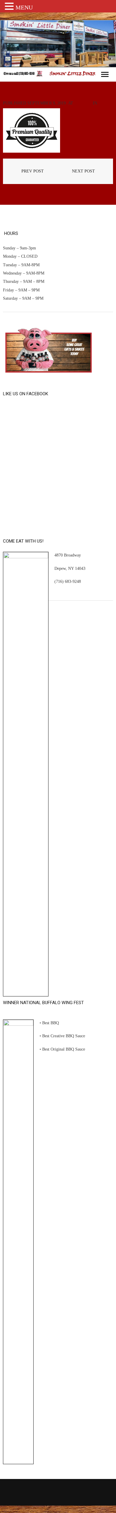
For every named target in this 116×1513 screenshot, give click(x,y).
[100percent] (31, 130)
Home (104, 103)
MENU (24, 7)
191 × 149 (83, 103)
